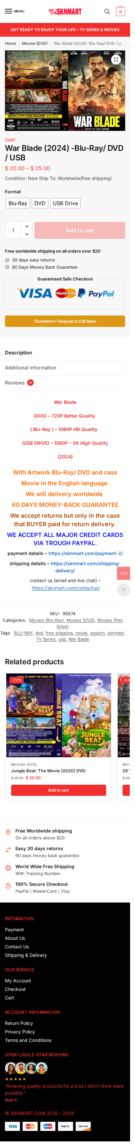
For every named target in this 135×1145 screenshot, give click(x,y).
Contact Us (17, 946)
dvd (39, 632)
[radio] (17, 203)
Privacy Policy (20, 1031)
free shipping (59, 632)
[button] (119, 11)
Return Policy (19, 1023)
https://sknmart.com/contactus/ (66, 588)
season (97, 632)
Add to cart (80, 230)
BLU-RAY (23, 632)
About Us (15, 938)
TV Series (46, 639)
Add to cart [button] (58, 790)
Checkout (15, 989)
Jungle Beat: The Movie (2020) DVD (48, 770)
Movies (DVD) (35, 43)
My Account (18, 980)
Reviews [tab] (18, 383)
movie (81, 632)
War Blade (78, 639)
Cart (9, 997)
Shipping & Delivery (26, 955)
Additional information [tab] (30, 368)
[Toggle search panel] (107, 11)
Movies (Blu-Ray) (46, 620)
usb (62, 639)
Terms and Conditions (28, 1040)
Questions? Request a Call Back (65, 321)
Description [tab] (18, 352)
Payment (14, 929)
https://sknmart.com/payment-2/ (85, 553)
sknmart (115, 632)
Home (10, 43)
